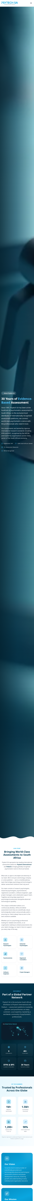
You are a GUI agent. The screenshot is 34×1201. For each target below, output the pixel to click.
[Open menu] (31, 3)
